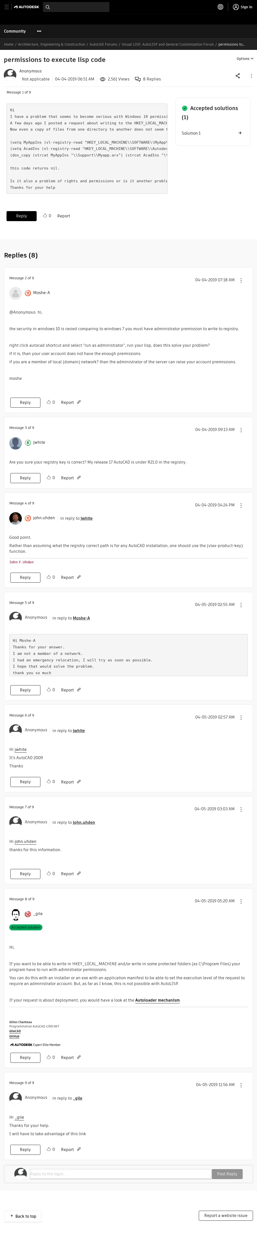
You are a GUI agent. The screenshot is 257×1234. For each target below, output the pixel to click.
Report (63, 216)
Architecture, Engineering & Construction (51, 44)
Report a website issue (225, 1215)
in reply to (76, 518)
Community (15, 31)
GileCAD (15, 1031)
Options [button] (243, 58)
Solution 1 (191, 133)
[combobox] (76, 7)
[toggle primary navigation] (9, 7)
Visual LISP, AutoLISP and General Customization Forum (168, 44)
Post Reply (227, 1174)
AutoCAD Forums (103, 44)
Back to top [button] (25, 1216)
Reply (21, 216)
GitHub (14, 1036)
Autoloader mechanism (157, 1000)
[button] (251, 75)
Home (9, 44)
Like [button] (45, 215)
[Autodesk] (27, 7)
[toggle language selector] (220, 7)
